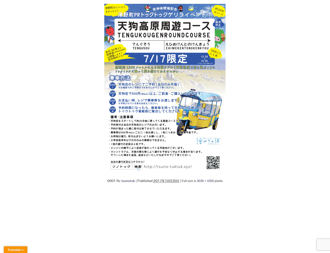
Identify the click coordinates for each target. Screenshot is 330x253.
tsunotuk (128, 180)
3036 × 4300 (205, 180)
